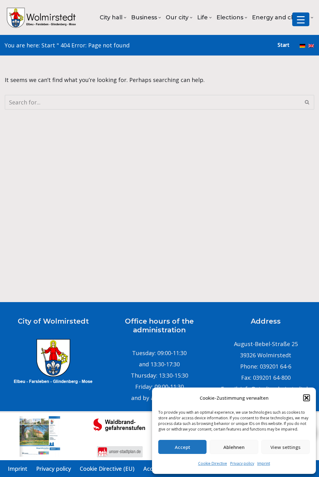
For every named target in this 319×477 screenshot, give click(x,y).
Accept (182, 447)
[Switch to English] (311, 45)
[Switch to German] (302, 45)
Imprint (263, 463)
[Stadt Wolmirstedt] (42, 17)
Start (48, 45)
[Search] (307, 102)
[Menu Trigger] (300, 19)
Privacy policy (242, 463)
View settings (285, 447)
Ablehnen (234, 447)
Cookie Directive (212, 463)
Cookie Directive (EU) (107, 468)
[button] (306, 398)
